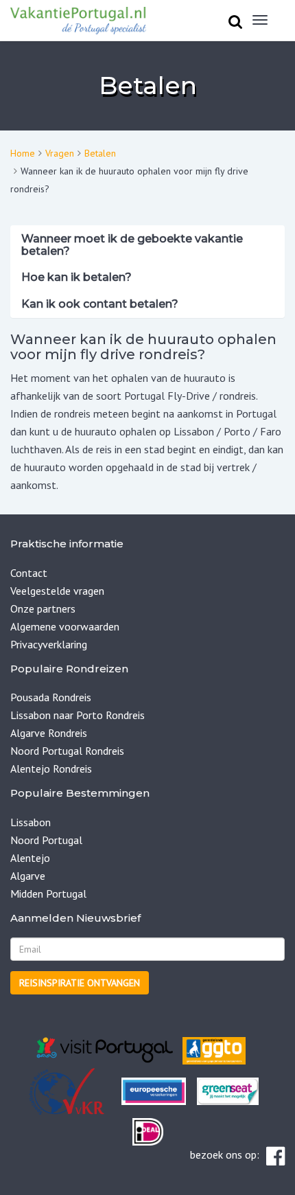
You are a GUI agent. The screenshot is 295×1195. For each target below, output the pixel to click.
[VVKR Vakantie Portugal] (114, 1090)
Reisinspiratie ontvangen (79, 983)
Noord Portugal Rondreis (67, 751)
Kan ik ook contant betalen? (99, 303)
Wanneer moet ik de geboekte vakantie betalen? (132, 245)
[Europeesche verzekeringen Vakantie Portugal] (153, 1090)
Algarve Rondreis (48, 733)
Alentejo (30, 858)
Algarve (27, 876)
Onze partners (42, 608)
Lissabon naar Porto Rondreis (77, 715)
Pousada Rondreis (50, 697)
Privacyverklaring (48, 644)
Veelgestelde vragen (57, 591)
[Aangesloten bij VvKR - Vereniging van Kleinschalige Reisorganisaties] (66, 1090)
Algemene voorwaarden (64, 626)
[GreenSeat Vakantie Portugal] (226, 1090)
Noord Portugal (46, 840)
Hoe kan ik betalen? (76, 277)
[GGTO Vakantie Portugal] (214, 1049)
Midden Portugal (48, 893)
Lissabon (30, 822)
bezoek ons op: (224, 1154)
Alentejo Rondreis (51, 768)
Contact (28, 573)
